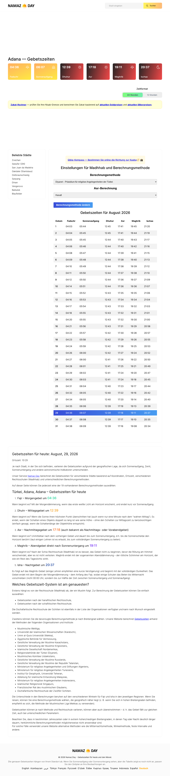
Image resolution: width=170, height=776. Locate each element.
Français (62, 768)
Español (134, 768)
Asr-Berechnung (105, 188)
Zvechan (16, 160)
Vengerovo (17, 186)
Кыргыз (97, 768)
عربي (46, 768)
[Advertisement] (85, 35)
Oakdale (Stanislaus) (22, 171)
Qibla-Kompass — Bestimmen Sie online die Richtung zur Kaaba (102, 160)
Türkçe (53, 768)
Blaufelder (17, 193)
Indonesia (124, 768)
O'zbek (81, 768)
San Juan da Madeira (22, 167)
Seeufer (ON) (18, 163)
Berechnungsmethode (105, 175)
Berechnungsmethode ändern (73, 205)
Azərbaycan (36, 768)
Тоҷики (114, 768)
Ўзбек (89, 768)
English (25, 768)
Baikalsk (16, 190)
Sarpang (16, 178)
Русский (72, 768)
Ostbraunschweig (20, 175)
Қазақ (106, 768)
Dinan (15, 182)
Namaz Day (34, 476)
